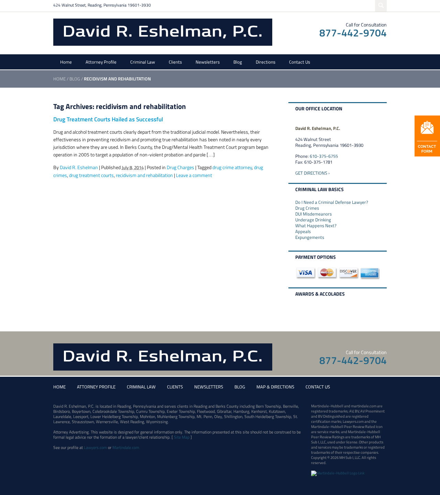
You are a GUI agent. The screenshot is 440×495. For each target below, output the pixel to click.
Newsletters (208, 61)
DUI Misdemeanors (313, 213)
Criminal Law (142, 61)
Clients (175, 61)
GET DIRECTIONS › (312, 172)
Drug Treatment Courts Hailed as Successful (108, 119)
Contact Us (299, 61)
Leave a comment (194, 175)
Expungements (309, 237)
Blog (237, 61)
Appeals (303, 231)
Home (66, 61)
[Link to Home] (162, 31)
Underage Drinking (313, 219)
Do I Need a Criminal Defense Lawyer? (331, 202)
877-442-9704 (353, 33)
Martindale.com (125, 447)
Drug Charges (180, 167)
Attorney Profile (101, 61)
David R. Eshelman (79, 167)
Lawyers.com (95, 447)
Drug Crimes (307, 208)
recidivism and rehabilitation (144, 175)
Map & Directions (275, 387)
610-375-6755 (324, 156)
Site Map (181, 437)
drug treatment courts (91, 175)
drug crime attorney (232, 167)
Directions (265, 61)
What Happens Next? (316, 225)
